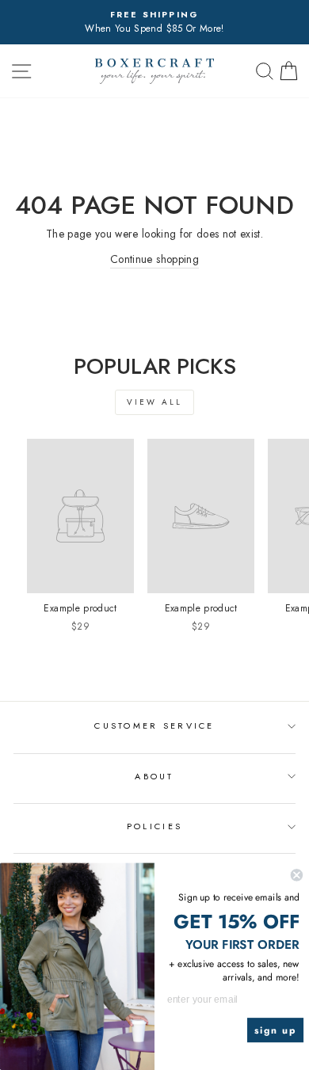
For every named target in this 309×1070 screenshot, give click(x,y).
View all (154, 402)
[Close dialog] (296, 875)
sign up (275, 1030)
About (154, 776)
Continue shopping (154, 259)
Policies (154, 826)
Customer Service (154, 725)
